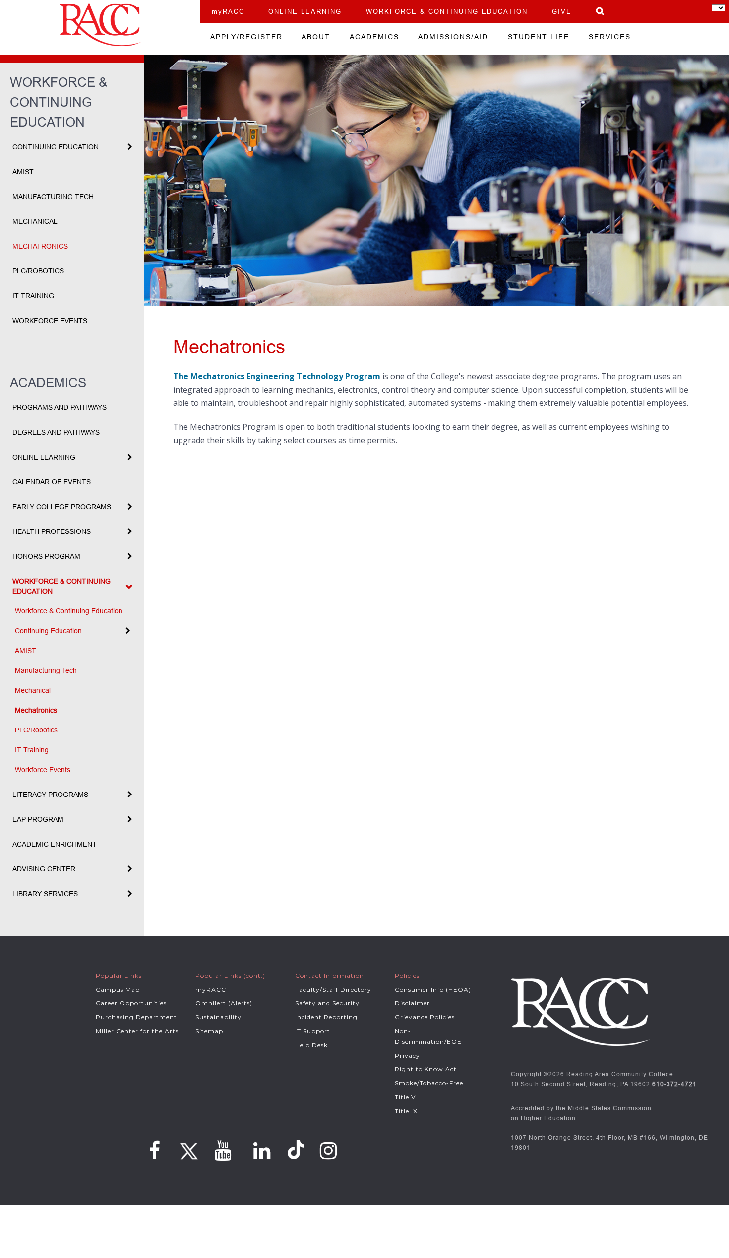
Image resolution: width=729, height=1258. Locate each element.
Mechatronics (40, 246)
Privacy (407, 1055)
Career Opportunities (131, 1003)
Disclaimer (412, 1003)
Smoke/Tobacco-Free (429, 1083)
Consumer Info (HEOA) (433, 989)
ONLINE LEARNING (305, 11)
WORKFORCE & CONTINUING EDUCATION (447, 11)
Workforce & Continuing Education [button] (61, 586)
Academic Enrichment (54, 844)
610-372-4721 (674, 1084)
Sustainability (218, 1017)
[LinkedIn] (262, 1151)
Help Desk (311, 1045)
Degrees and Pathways (56, 432)
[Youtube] (223, 1151)
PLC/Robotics (38, 271)
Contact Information (329, 975)
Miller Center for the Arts (137, 1031)
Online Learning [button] (43, 457)
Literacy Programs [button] (50, 794)
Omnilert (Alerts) (223, 1003)
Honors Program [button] (46, 556)
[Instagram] (328, 1151)
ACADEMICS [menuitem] (374, 37)
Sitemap (209, 1031)
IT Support (312, 1031)
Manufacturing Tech (53, 196)
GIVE (562, 11)
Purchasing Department (136, 1017)
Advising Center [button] (43, 869)
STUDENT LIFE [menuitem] (538, 37)
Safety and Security (327, 1003)
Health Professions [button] (51, 531)
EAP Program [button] (37, 819)
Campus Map (118, 989)
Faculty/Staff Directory (333, 989)
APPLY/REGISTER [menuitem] (246, 37)
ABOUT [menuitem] (316, 37)
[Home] (100, 24)
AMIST (23, 172)
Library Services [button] (45, 894)
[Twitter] (187, 1148)
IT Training (33, 296)
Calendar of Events (51, 482)
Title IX (406, 1111)
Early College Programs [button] (61, 507)
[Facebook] (155, 1151)
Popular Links (119, 975)
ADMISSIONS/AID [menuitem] (453, 37)
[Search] (600, 11)
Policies (407, 975)
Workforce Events (49, 321)
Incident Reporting (326, 1017)
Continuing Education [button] (55, 147)
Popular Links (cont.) (230, 975)
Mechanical (35, 221)
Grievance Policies (425, 1017)
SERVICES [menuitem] (610, 37)
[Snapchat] (297, 1150)
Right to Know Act (426, 1069)
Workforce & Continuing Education (68, 611)
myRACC (228, 11)
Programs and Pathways (59, 407)
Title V (405, 1097)
